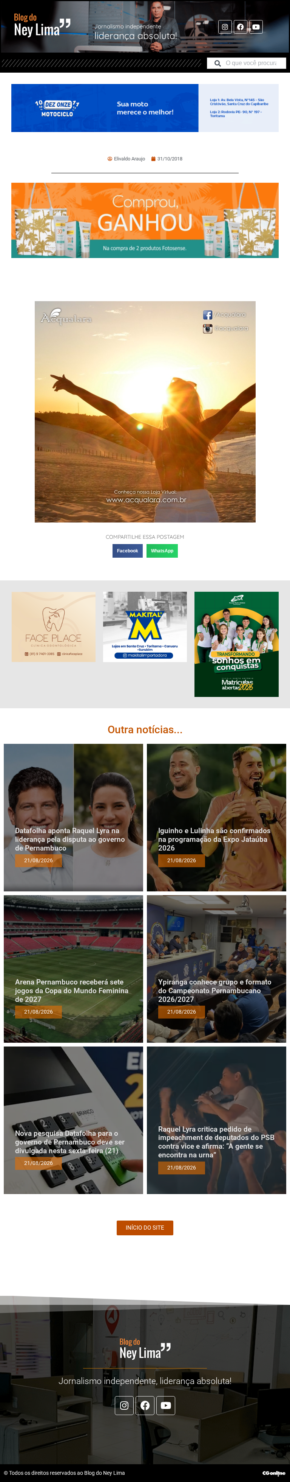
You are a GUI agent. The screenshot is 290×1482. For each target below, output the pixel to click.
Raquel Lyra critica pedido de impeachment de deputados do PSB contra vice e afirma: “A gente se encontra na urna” (216, 1142)
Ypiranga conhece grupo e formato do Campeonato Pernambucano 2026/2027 (214, 991)
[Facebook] (240, 27)
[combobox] (246, 63)
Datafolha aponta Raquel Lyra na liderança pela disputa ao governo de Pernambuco (70, 839)
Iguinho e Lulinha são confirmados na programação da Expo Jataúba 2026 (214, 839)
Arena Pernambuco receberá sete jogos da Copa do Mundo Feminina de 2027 (71, 991)
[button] (128, 551)
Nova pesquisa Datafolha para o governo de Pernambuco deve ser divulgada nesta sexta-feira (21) (70, 1142)
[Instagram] (225, 27)
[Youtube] (256, 27)
